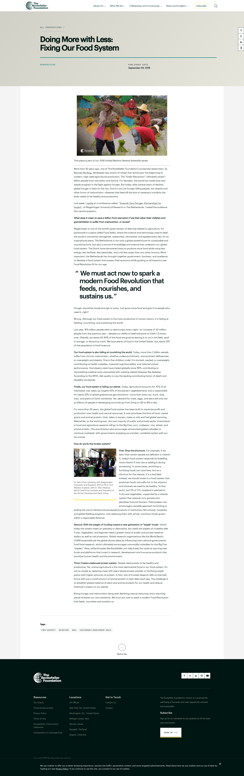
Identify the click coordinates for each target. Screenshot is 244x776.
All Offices (74, 702)
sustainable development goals (95, 630)
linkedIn (196, 675)
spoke (90, 203)
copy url (241, 48)
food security (49, 630)
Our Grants (39, 702)
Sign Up (168, 732)
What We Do (116, 5)
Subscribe (201, 5)
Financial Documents (43, 708)
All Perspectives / (52, 27)
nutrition (64, 630)
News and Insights (176, 5)
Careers (109, 708)
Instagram (201, 675)
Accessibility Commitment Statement (46, 725)
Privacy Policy (62, 769)
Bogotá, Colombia (77, 734)
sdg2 (74, 630)
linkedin (241, 42)
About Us (98, 5)
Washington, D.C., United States (84, 713)
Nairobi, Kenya (76, 724)
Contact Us (110, 702)
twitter (241, 36)
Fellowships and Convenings (144, 5)
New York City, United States (82, 708)
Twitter (190, 675)
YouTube (207, 675)
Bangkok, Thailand (78, 729)
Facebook (184, 675)
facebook (241, 30)
